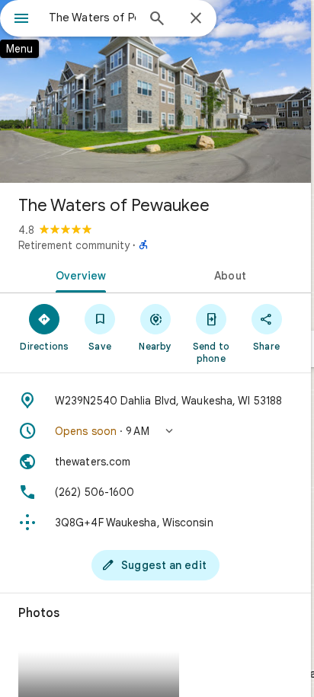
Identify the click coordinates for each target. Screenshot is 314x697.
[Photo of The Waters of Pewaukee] (155, 91)
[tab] (77, 274)
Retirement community (74, 245)
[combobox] (92, 17)
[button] (155, 431)
